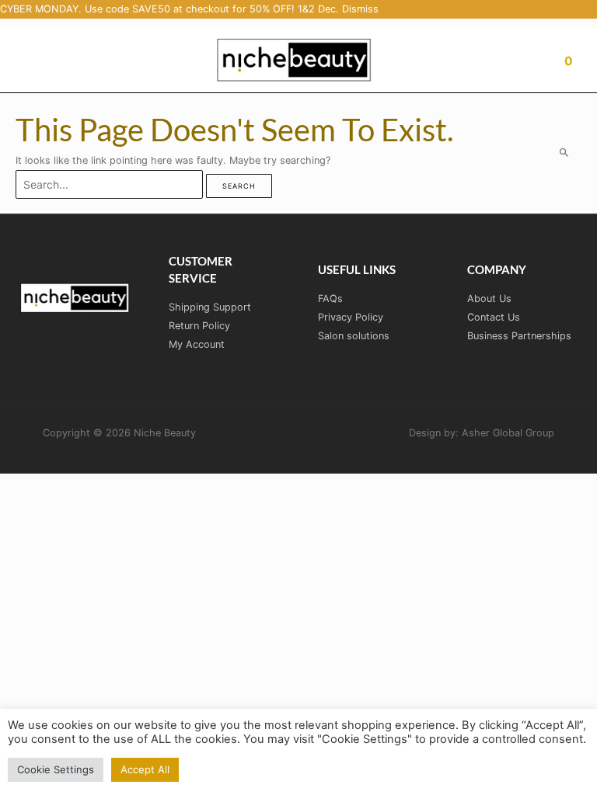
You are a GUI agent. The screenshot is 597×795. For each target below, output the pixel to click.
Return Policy (199, 326)
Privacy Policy (350, 317)
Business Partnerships (519, 336)
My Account (197, 344)
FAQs (330, 298)
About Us (489, 298)
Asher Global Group (508, 433)
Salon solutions (353, 336)
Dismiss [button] (360, 9)
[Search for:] (111, 185)
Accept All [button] (144, 769)
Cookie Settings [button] (55, 769)
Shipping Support (210, 307)
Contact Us (493, 317)
